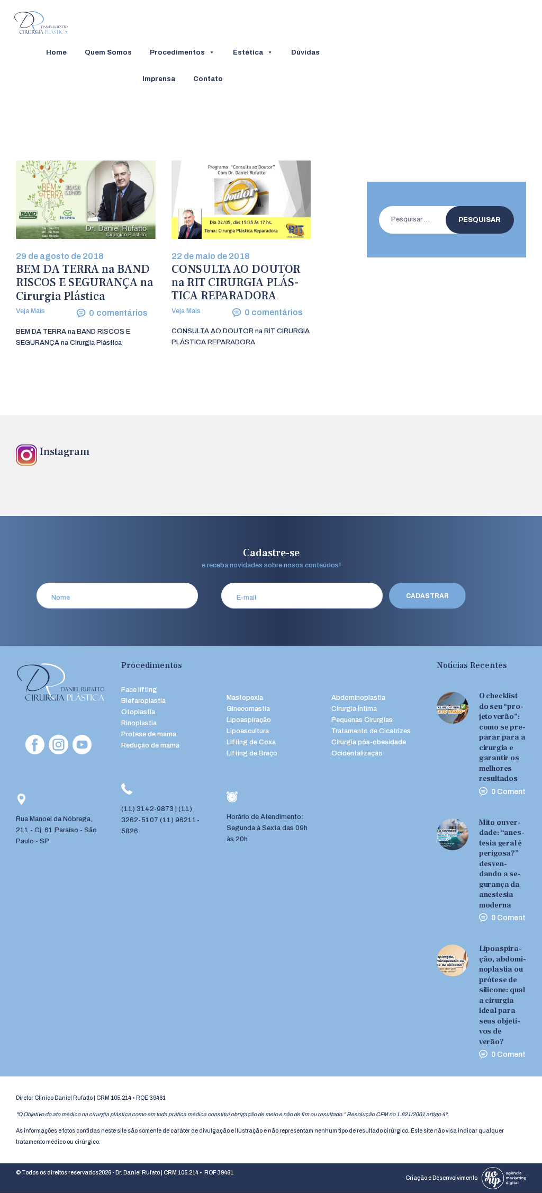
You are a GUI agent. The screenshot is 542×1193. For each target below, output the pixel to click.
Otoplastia (138, 712)
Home (56, 52)
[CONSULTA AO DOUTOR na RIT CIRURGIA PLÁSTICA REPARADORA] (221, 199)
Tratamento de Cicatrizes (371, 731)
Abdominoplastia (358, 697)
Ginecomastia (248, 709)
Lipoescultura (248, 731)
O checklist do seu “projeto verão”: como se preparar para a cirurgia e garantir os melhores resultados (502, 737)
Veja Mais (30, 311)
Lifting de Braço (252, 753)
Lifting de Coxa (251, 742)
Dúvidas (305, 52)
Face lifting (139, 689)
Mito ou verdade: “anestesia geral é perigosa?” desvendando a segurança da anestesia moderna (502, 863)
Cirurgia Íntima (354, 709)
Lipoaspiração (249, 720)
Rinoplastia (139, 723)
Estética (248, 52)
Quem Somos (108, 52)
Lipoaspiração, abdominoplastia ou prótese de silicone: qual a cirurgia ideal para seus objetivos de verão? (502, 995)
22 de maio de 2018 (210, 256)
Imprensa (158, 79)
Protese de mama (148, 734)
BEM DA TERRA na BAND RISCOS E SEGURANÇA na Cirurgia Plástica (84, 283)
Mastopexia (245, 697)
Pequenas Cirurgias (362, 720)
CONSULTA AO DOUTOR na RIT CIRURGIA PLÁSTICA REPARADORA (235, 283)
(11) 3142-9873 (147, 809)
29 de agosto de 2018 (60, 256)
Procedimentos (177, 52)
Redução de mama (150, 745)
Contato (208, 79)
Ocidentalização (357, 753)
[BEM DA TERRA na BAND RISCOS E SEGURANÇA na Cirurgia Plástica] (66, 199)
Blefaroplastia (143, 701)
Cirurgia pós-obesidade (368, 742)
